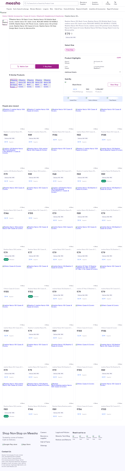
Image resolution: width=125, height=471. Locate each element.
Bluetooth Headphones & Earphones (50, 16)
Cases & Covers (30, 16)
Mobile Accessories (15, 16)
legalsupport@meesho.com (18, 465)
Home (4, 16)
